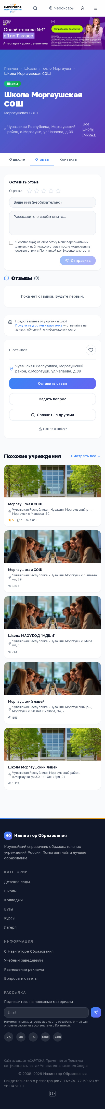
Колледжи (13, 900)
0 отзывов (18, 350)
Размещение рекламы (24, 969)
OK (21, 1037)
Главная (11, 68)
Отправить (81, 260)
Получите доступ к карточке (38, 325)
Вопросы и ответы (20, 978)
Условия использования (58, 1066)
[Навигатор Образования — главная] (13, 8)
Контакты (68, 159)
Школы (30, 68)
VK (8, 1037)
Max (45, 1037)
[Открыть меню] (96, 8)
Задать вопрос (52, 399)
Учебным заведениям (23, 960)
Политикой (62, 1025)
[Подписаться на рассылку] (96, 1012)
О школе (17, 159)
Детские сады (17, 882)
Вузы (8, 909)
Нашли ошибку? (55, 429)
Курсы (9, 918)
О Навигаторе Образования (29, 951)
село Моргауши (57, 68)
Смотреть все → (86, 456)
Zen (58, 1037)
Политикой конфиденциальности (65, 250)
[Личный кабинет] (82, 8)
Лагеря (10, 927)
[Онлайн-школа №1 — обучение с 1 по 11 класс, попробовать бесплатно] (52, 33)
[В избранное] (91, 350)
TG (33, 1037)
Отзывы (42, 159)
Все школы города (89, 129)
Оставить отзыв (52, 383)
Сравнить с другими (55, 415)
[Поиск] (35, 8)
